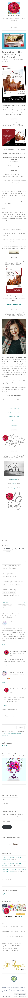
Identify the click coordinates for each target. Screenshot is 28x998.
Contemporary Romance (10, 579)
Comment (20, 727)
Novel (4, 584)
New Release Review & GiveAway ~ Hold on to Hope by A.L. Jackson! (7, 605)
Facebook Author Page (14, 412)
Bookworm (11, 573)
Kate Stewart (15, 581)
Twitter (14, 421)
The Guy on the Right (9, 592)
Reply (3, 645)
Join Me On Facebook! (9, 880)
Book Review (16, 570)
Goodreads (6, 581)
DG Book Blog (14, 15)
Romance (17, 584)
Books (4, 573)
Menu (15, 27)
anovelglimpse (12, 622)
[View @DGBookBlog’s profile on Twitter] (4, 745)
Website (14, 404)
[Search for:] (10, 799)
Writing (17, 595)
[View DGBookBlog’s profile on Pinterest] (8, 745)
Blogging (5, 568)
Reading (10, 584)
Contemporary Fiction (9, 576)
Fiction (21, 579)
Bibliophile (12, 565)
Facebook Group (14, 408)
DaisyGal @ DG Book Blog (17, 651)
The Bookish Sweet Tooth (15, 672)
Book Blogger (7, 570)
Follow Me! (7, 827)
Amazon (9, 304)
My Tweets (5, 894)
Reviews (4, 563)
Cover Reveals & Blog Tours (16, 560)
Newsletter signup (14, 416)
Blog (19, 565)
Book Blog (13, 568)
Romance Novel (18, 587)
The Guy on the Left (9, 589)
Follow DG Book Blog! (9, 811)
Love (22, 581)
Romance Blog (7, 587)
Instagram (14, 425)
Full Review (17, 304)
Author (5, 565)
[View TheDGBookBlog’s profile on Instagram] (6, 745)
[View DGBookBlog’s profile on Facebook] (2, 745)
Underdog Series (8, 595)
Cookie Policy (7, 991)
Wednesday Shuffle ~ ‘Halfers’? (21, 604)
